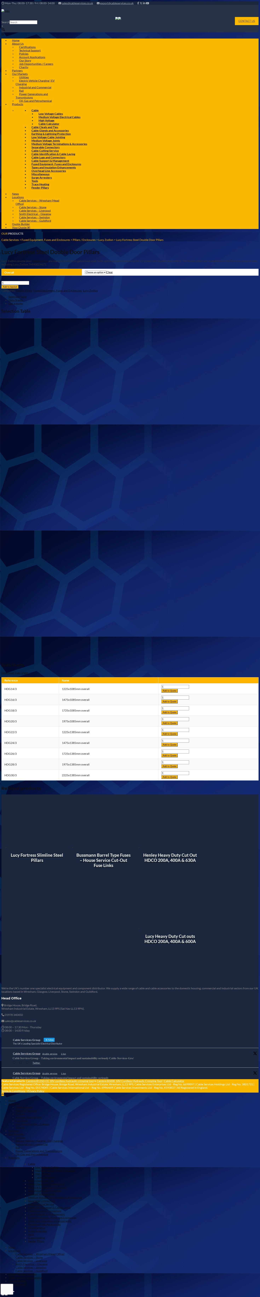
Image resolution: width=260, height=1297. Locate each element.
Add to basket (10, 287)
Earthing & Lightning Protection (47, 1187)
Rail (18, 1147)
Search (5, 22)
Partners (13, 1130)
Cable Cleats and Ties (41, 1180)
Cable (31, 1163)
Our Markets (16, 1134)
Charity (20, 1127)
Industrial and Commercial (35, 87)
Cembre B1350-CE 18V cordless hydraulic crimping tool (60, 1081)
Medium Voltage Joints (42, 1194)
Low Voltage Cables (47, 1167)
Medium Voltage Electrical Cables (59, 117)
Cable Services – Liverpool (31, 1260)
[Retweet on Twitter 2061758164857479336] (21, 1063)
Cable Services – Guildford (35, 220)
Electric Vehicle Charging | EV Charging (35, 82)
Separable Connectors (41, 1200)
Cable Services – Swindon (31, 1267)
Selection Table (17, 296)
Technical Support (26, 1110)
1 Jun (63, 1073)
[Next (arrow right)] (6, 1294)
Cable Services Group (26, 1053)
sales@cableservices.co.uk (77, 3)
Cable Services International (25, 1277)
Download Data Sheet (14, 672)
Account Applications (29, 1117)
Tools (31, 1234)
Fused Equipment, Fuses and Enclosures (57, 290)
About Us (14, 1104)
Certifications (24, 1107)
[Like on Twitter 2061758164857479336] (28, 1063)
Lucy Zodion (90, 290)
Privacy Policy (35, 1091)
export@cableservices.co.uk (117, 3)
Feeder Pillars (40, 187)
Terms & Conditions (13, 1091)
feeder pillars (40, 261)
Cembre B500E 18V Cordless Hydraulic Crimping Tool (129, 1081)
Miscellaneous (36, 1227)
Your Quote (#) (21, 227)
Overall (9, 272)
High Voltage (43, 1174)
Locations (14, 1250)
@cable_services (49, 1053)
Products (17, 104)
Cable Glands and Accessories (46, 1184)
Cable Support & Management (46, 1214)
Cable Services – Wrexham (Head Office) (37, 202)
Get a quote (15, 303)
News (11, 1247)
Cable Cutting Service (41, 1204)
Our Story (22, 1120)
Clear (109, 272)
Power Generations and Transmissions (32, 95)
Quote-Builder (17, 1281)
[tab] (133, 296)
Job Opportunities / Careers (36, 63)
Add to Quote (169, 690)
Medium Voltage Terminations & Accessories (55, 1197)
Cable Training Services (22, 1274)
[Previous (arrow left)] (2, 1294)
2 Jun (63, 1053)
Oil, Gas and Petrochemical (35, 100)
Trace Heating (36, 1237)
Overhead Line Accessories (44, 1224)
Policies (20, 1114)
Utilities (20, 1137)
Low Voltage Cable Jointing (44, 1190)
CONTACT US (246, 21)
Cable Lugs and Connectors (44, 1210)
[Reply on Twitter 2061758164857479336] (15, 1063)
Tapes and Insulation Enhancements (49, 1221)
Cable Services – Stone (29, 1257)
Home (12, 1100)
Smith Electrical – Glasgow (32, 1264)
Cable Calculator (174, 1081)
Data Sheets (15, 300)
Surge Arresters (41, 177)
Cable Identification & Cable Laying (49, 1207)
